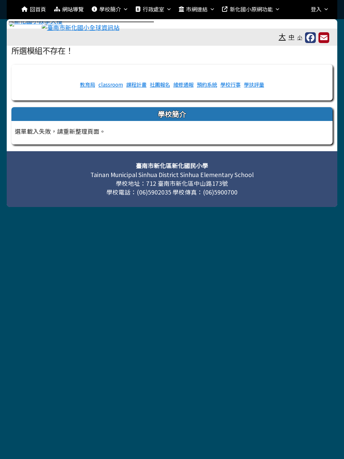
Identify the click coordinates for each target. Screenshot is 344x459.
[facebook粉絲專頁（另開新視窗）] (310, 37)
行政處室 (153, 9)
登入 (316, 9)
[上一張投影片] (25, 25)
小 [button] (299, 37)
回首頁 (38, 9)
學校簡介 (110, 9)
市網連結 (197, 9)
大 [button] (282, 36)
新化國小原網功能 (251, 9)
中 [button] (292, 37)
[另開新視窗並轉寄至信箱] (323, 37)
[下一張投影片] (319, 25)
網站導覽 (73, 9)
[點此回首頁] (172, 24)
